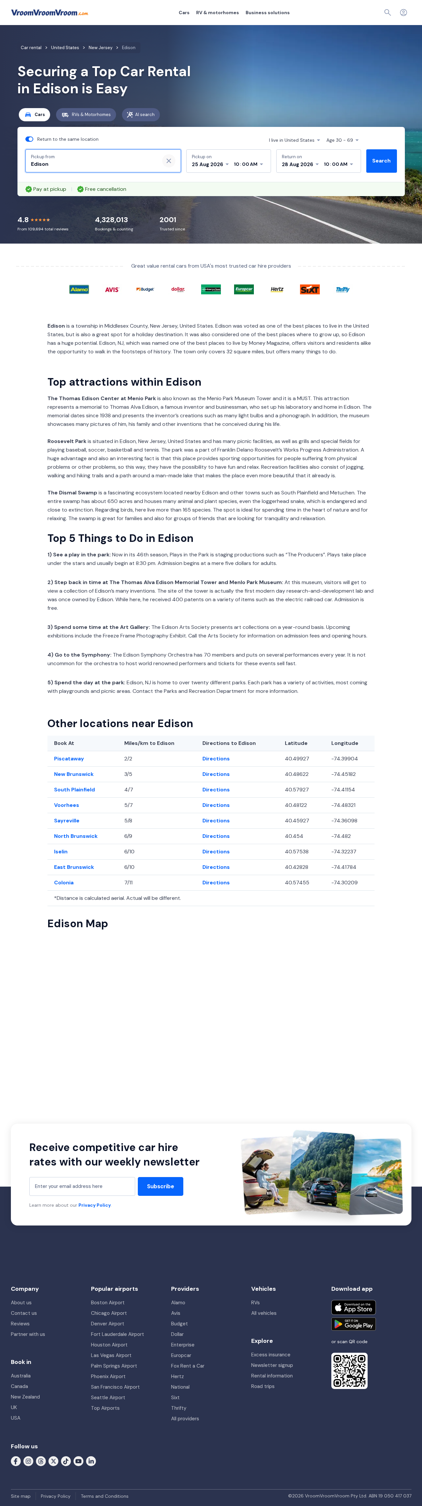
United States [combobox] (292, 140)
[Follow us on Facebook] (16, 1461)
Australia (21, 1376)
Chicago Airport (109, 1313)
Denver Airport (107, 1323)
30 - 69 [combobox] (339, 140)
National (180, 1387)
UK (14, 1407)
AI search (145, 114)
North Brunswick (76, 836)
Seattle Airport (108, 1397)
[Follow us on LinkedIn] (91, 1461)
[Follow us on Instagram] (28, 1461)
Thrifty (178, 1408)
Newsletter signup (272, 1365)
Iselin (61, 851)
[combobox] (92, 164)
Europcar (181, 1355)
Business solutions (268, 12)
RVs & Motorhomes (91, 114)
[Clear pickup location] (168, 160)
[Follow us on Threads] (41, 1461)
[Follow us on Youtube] (78, 1461)
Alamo (178, 1302)
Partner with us (28, 1334)
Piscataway (69, 758)
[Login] (403, 12)
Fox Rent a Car (187, 1366)
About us (21, 1302)
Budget (179, 1323)
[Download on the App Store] (353, 1307)
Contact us (24, 1313)
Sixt (175, 1397)
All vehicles (264, 1313)
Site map (21, 1496)
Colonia (64, 882)
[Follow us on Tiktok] (66, 1461)
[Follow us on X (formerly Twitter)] (53, 1461)
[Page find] (387, 12)
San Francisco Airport (115, 1387)
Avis (175, 1313)
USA (15, 1418)
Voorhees (66, 805)
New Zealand (25, 1397)
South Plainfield (74, 789)
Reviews (20, 1323)
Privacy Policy (94, 1205)
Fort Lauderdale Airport (117, 1334)
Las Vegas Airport (111, 1355)
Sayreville (66, 820)
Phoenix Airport (108, 1376)
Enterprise (183, 1345)
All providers (185, 1418)
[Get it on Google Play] (353, 1324)
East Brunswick (74, 867)
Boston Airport (108, 1302)
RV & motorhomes (217, 12)
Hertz (177, 1376)
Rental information (272, 1376)
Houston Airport (109, 1345)
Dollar (177, 1334)
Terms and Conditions (105, 1496)
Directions (216, 758)
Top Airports (105, 1408)
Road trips (263, 1386)
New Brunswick (74, 774)
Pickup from (43, 157)
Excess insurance (270, 1354)
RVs (255, 1302)
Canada (19, 1386)
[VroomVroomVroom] (49, 12)
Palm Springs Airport (114, 1366)
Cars (184, 12)
